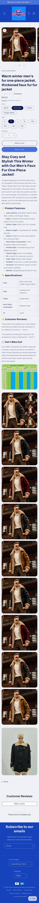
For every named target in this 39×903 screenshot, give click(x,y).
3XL (5, 126)
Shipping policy (27, 893)
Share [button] (6, 781)
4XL (13, 126)
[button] (4, 13)
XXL (32, 121)
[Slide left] (14, 65)
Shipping (4, 100)
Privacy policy (28, 890)
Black (6, 108)
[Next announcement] (35, 2)
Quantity (5, 131)
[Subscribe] (32, 846)
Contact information (20, 896)
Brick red (17, 108)
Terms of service (15, 893)
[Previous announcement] (4, 2)
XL (25, 121)
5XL (22, 126)
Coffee (29, 108)
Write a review (19, 804)
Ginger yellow (9, 113)
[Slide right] (24, 65)
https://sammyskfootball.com (18, 887)
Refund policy (17, 890)
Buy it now (19, 149)
